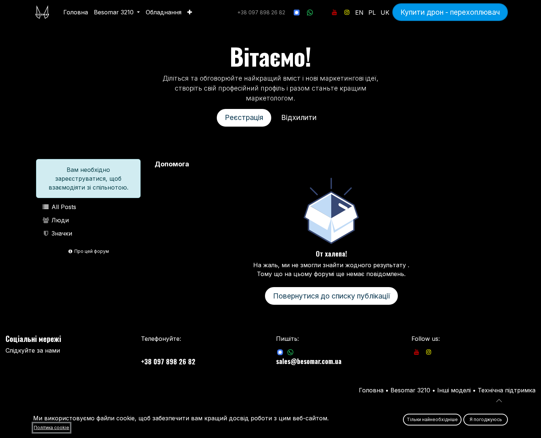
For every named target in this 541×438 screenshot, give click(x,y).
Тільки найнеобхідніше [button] (432, 419)
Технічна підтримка (506, 390)
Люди (59, 220)
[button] (499, 400)
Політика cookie (51, 427)
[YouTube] (334, 12)
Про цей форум (91, 251)
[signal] (296, 12)
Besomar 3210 (411, 390)
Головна (371, 390)
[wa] (309, 12)
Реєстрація (244, 117)
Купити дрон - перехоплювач (450, 12)
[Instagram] (347, 12)
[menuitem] (75, 12)
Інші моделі (454, 390)
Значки (61, 233)
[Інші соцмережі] (322, 12)
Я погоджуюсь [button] (486, 419)
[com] (280, 351)
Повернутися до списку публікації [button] (331, 296)
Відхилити (299, 117)
